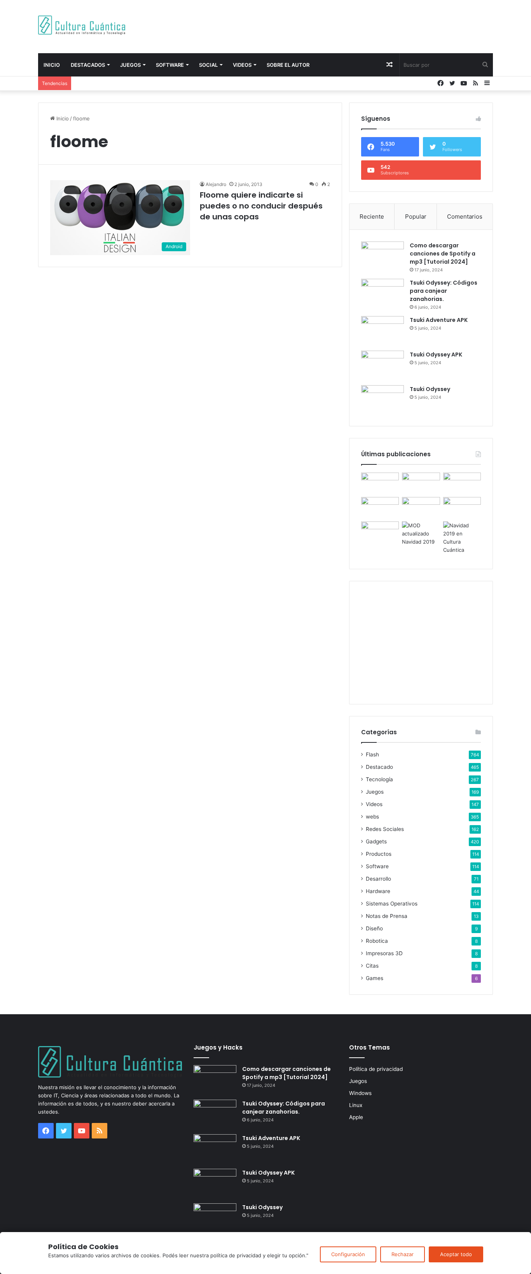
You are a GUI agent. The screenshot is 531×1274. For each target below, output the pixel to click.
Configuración (348, 1254)
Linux (355, 1105)
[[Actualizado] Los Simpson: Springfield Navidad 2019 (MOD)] (421, 533)
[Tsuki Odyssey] (382, 399)
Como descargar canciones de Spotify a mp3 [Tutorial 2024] (442, 254)
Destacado (379, 767)
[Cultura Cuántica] (81, 25)
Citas (372, 966)
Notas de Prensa (386, 916)
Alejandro (216, 184)
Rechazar (402, 1254)
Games (374, 978)
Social (208, 65)
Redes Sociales (385, 829)
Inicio (52, 65)
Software (170, 65)
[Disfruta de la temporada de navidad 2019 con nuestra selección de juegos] (462, 537)
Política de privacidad (376, 1069)
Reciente (372, 216)
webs (372, 816)
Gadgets (376, 841)
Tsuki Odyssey (430, 389)
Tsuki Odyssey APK (436, 354)
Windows (360, 1093)
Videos (242, 65)
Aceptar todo (456, 1254)
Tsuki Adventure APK (439, 320)
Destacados (88, 65)
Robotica (377, 941)
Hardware (378, 891)
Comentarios (464, 216)
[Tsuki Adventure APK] (382, 330)
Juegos (130, 65)
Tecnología (379, 779)
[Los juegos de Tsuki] (380, 532)
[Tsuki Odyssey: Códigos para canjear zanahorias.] (382, 293)
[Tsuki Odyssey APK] (382, 365)
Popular (415, 216)
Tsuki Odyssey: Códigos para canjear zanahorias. (443, 291)
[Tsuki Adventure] (462, 483)
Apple (356, 1117)
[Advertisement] (343, 25)
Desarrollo (378, 879)
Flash (372, 754)
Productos (378, 854)
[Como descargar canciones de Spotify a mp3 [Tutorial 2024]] (382, 256)
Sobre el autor (288, 65)
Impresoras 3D (384, 953)
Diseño (374, 928)
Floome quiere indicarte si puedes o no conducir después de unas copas (261, 205)
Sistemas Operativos (391, 903)
